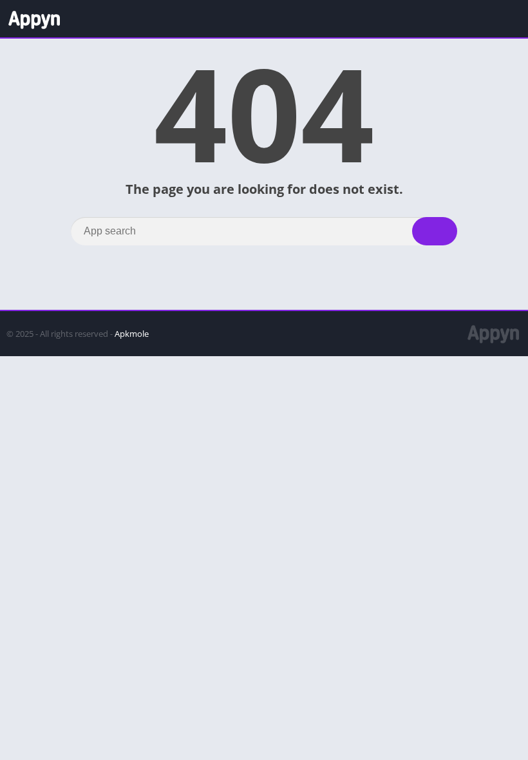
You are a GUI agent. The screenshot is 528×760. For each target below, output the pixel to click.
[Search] (434, 231)
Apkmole (132, 333)
